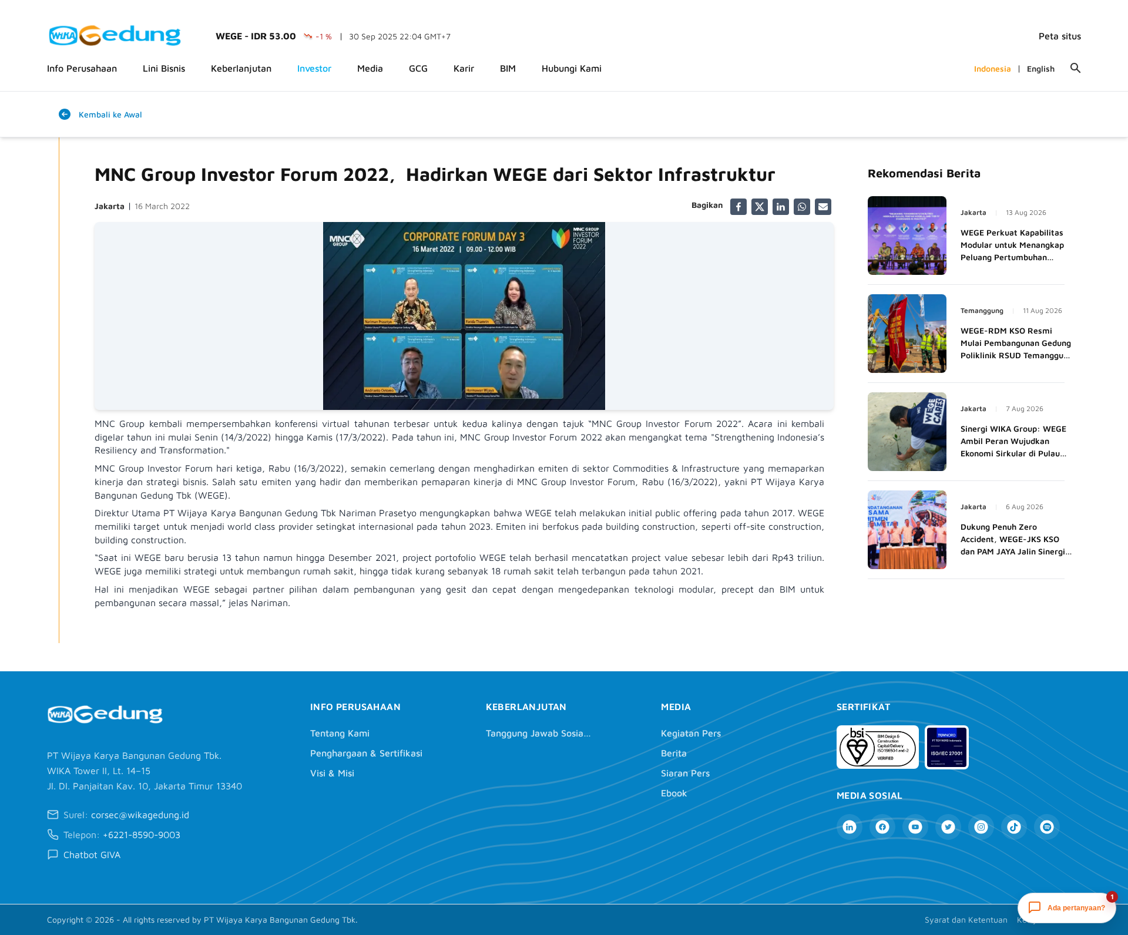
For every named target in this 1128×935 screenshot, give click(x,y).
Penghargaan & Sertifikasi (366, 753)
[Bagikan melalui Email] (823, 207)
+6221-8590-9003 (141, 834)
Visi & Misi (332, 773)
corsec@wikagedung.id (140, 814)
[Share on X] (759, 207)
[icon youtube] (915, 827)
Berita (674, 753)
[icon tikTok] (1014, 827)
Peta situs (1060, 36)
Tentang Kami (340, 733)
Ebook (674, 793)
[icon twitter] (948, 827)
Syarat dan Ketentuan (966, 919)
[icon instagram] (981, 827)
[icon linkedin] (849, 827)
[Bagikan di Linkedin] (781, 207)
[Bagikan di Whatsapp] (802, 207)
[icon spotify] (1047, 827)
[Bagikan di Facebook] (738, 207)
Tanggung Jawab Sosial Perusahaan (539, 733)
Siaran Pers (685, 773)
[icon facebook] (882, 827)
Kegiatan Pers (691, 733)
